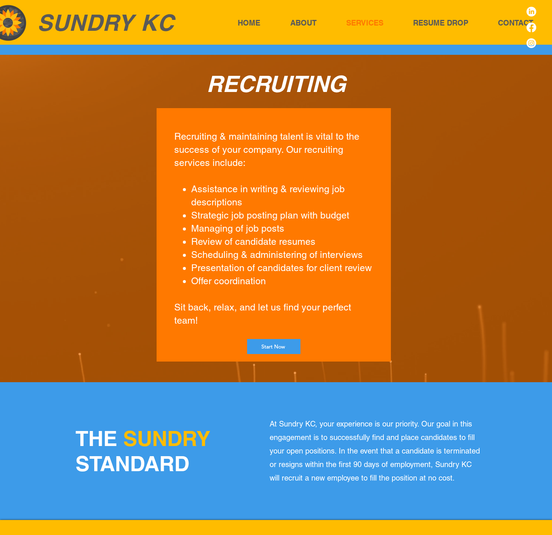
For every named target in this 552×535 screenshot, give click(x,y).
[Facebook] (531, 27)
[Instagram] (531, 43)
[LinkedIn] (531, 12)
